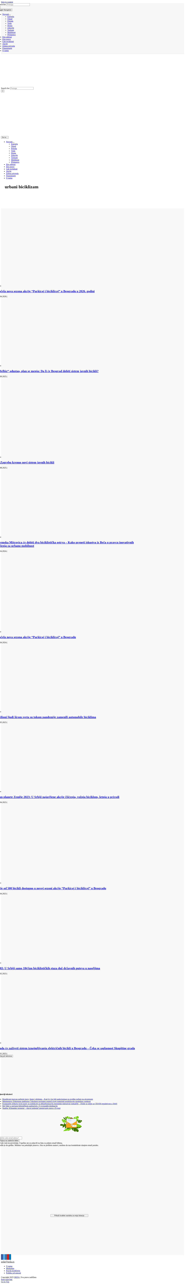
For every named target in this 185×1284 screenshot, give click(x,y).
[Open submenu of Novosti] (13, 142)
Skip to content (7, 2)
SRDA (17, 1277)
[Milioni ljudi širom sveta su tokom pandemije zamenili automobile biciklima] (61, 712)
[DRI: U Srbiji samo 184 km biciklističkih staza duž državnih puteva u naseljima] (61, 963)
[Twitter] (4, 1257)
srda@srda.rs (7, 1261)
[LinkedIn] (10, 1257)
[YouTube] (8, 1257)
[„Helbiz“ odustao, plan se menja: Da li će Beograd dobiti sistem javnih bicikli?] (61, 366)
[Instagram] (6, 1257)
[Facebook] (2, 1257)
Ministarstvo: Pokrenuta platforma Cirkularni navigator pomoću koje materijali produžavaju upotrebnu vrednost (46, 1101)
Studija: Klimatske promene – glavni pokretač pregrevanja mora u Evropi (31, 1108)
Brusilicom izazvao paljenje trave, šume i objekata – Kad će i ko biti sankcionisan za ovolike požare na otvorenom (47, 1099)
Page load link (6, 1279)
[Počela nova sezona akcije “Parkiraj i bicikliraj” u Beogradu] (71, 632)
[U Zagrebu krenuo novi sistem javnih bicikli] (71, 457)
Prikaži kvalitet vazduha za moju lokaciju (69, 1215)
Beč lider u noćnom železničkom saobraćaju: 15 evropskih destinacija (30, 1106)
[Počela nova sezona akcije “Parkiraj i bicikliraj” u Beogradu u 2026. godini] (71, 286)
